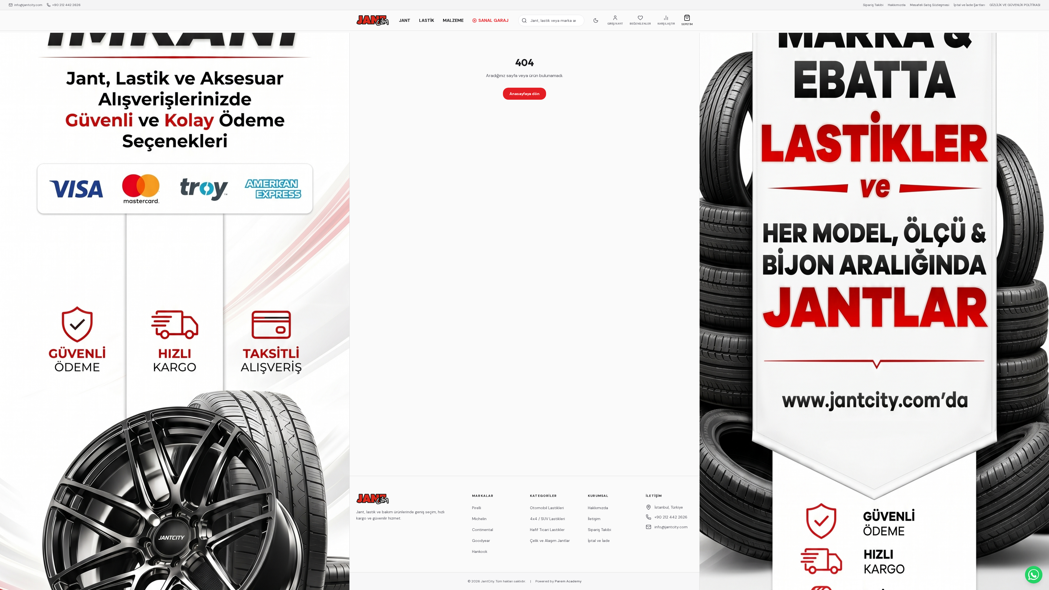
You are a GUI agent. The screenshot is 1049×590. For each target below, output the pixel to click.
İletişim (594, 518)
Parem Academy (568, 581)
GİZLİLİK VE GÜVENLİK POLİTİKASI (1014, 5)
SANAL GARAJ (493, 20)
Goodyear (481, 540)
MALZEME (453, 20)
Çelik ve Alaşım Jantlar (550, 540)
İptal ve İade (599, 540)
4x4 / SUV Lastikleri (547, 518)
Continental (482, 529)
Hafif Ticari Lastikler (547, 529)
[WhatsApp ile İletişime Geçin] (1033, 574)
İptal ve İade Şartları (969, 5)
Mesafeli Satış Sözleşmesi (929, 5)
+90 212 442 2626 (66, 5)
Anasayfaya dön (524, 93)
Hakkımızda (897, 5)
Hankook (479, 551)
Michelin (479, 518)
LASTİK (426, 20)
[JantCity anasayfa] (372, 20)
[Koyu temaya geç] (596, 20)
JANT (404, 20)
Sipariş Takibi (873, 5)
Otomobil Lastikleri (547, 507)
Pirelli (476, 507)
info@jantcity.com (28, 5)
